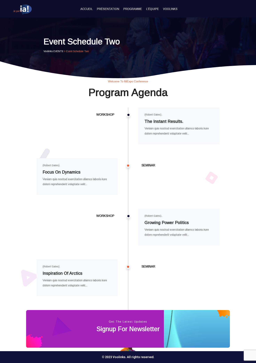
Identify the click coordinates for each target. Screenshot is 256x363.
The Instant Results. (164, 121)
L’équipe (152, 8)
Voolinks (170, 8)
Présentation (108, 8)
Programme (132, 8)
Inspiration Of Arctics (62, 273)
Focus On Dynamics (61, 172)
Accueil (86, 8)
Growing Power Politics (167, 222)
